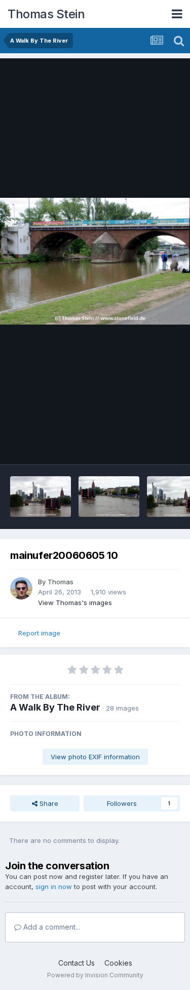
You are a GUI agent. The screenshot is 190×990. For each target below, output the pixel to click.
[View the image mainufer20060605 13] (109, 496)
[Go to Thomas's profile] (21, 588)
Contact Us (76, 963)
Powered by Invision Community (95, 975)
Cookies (118, 963)
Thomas (60, 582)
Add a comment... (50, 927)
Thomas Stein (46, 14)
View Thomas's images (75, 602)
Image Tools (148, 446)
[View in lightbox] (95, 261)
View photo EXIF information (95, 757)
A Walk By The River (55, 707)
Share (47, 803)
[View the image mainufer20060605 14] (40, 496)
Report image (39, 633)
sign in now (53, 886)
